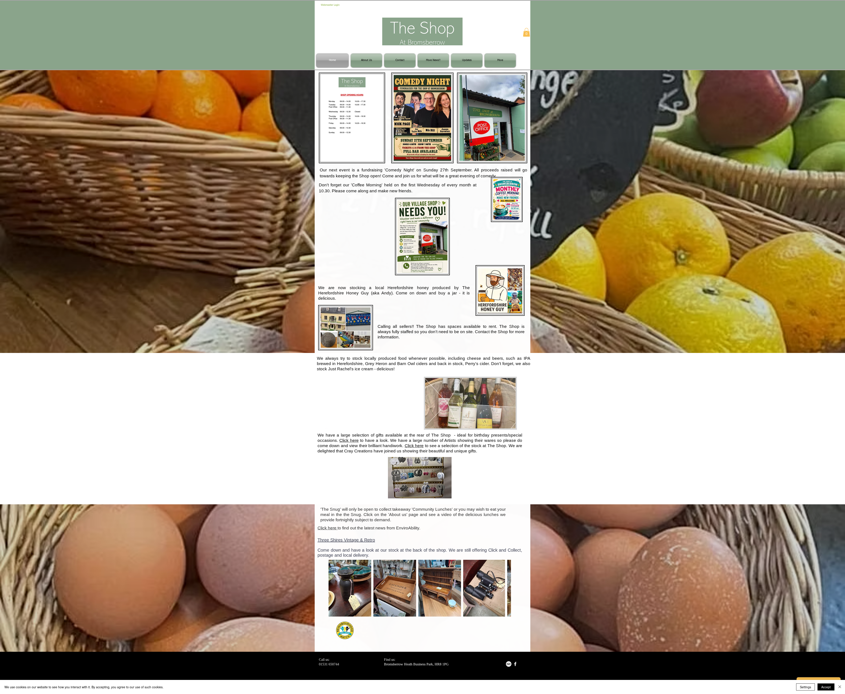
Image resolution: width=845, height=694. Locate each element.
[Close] (839, 686)
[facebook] (515, 664)
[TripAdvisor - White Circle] (508, 664)
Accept (826, 687)
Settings (805, 687)
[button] (526, 32)
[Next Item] (503, 588)
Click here (348, 440)
